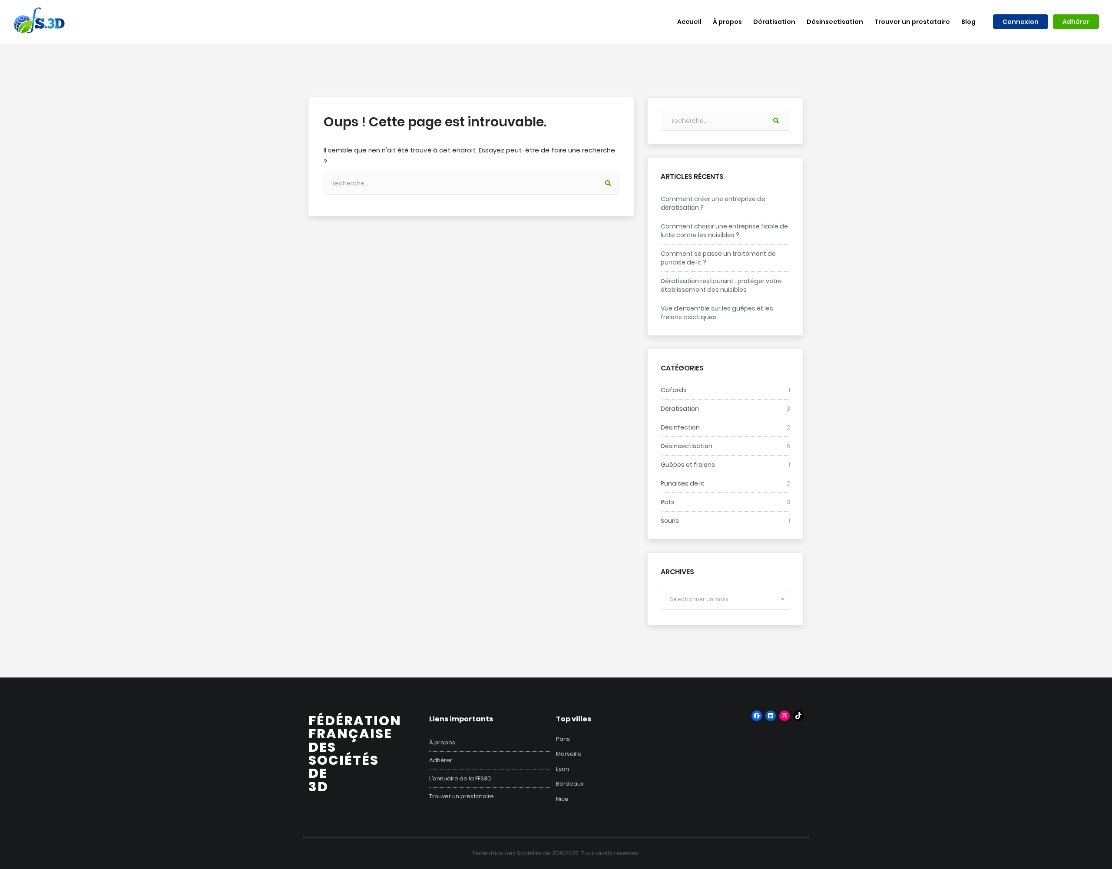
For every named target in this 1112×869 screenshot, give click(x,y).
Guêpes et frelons (688, 464)
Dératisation (680, 408)
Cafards (674, 390)
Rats (668, 502)
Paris (563, 739)
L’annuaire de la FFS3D (460, 779)
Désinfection (680, 427)
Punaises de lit (683, 483)
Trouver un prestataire (461, 796)
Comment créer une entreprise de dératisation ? (713, 203)
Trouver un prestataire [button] (912, 21)
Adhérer (1075, 21)
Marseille (569, 754)
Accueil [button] (689, 21)
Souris (670, 520)
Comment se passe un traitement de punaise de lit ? (718, 258)
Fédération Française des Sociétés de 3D (354, 753)
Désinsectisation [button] (835, 21)
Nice (562, 799)
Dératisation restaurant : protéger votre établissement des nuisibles (721, 285)
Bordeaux (570, 784)
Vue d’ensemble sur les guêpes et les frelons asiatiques (717, 312)
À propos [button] (727, 21)
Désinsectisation (686, 446)
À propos (442, 743)
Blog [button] (968, 21)
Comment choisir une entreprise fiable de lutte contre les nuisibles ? (724, 230)
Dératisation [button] (774, 21)
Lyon (562, 769)
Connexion (1021, 21)
